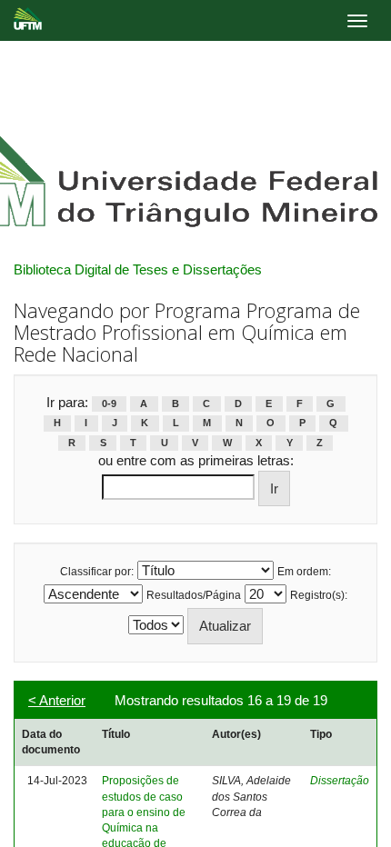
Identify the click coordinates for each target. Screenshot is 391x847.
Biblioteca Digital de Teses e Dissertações (138, 269)
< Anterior (56, 700)
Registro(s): (318, 595)
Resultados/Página (193, 595)
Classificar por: (97, 571)
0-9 (109, 403)
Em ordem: (304, 571)
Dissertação (339, 780)
